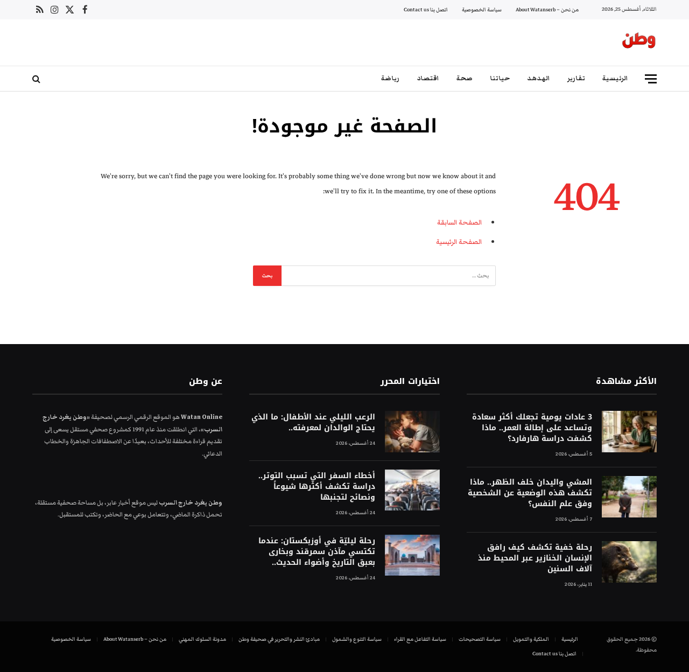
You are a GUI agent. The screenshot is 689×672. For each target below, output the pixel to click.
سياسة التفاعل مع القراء (420, 639)
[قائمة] (651, 79)
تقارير (576, 78)
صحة (464, 78)
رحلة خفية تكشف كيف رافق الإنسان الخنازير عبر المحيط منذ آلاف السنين (535, 558)
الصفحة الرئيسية (459, 241)
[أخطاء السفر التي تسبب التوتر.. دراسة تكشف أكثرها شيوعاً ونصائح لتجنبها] (412, 490)
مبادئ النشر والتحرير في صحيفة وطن (279, 639)
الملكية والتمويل (531, 639)
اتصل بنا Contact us (426, 9)
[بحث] (37, 79)
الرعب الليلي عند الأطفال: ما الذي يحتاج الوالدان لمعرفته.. (313, 422)
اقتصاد (428, 78)
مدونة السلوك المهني (202, 639)
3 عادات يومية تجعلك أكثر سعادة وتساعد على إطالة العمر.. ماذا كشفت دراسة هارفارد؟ (532, 428)
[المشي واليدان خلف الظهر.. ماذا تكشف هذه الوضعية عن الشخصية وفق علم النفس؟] (629, 496)
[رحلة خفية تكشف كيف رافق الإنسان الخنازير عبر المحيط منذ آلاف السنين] (629, 562)
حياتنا (500, 78)
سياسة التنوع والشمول (357, 639)
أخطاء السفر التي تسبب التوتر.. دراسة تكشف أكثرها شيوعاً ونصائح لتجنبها (316, 487)
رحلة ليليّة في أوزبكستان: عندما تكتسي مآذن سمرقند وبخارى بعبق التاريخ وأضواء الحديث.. (316, 552)
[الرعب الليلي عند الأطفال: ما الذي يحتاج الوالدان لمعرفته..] (412, 431)
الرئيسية (615, 78)
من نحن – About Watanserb (547, 9)
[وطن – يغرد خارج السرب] (639, 42)
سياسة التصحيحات (480, 639)
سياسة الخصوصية (482, 9)
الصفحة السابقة (459, 222)
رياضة (390, 78)
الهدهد (538, 78)
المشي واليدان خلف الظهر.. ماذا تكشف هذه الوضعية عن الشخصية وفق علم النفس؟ (530, 493)
